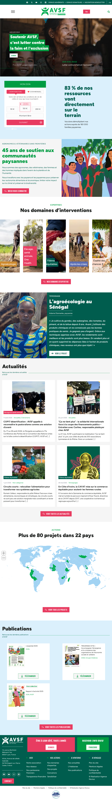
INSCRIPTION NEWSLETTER (95, 2)
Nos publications (75, 770)
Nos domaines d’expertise (53, 764)
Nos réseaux (31, 766)
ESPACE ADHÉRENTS (56, 2)
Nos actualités (74, 763)
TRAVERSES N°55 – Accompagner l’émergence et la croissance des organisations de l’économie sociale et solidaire (91, 650)
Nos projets (52, 769)
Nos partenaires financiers (32, 771)
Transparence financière (36, 776)
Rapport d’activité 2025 (34, 691)
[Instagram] (41, 2)
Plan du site (93, 763)
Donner (13, 55)
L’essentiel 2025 (32, 646)
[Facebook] (27, 2)
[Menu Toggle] (13, 11)
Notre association (33, 763)
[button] (109, 12)
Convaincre (52, 773)
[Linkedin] (45, 2)
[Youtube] (36, 2)
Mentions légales (96, 766)
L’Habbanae (73, 766)
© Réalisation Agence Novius (98, 777)
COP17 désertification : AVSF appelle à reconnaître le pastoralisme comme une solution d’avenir (28, 424)
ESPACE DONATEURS (74, 2)
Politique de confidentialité (95, 771)
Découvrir (5, 264)
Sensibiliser (52, 776)
